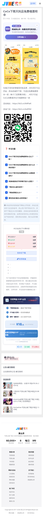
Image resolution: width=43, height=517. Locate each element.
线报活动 (16, 18)
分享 (20, 347)
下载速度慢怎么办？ (15, 192)
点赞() (36, 347)
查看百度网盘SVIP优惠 (21, 333)
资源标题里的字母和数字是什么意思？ (21, 181)
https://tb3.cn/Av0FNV (21, 109)
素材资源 (31, 464)
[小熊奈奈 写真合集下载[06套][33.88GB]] (7, 393)
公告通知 (12, 474)
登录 (33, 3)
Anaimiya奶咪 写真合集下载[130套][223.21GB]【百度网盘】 (26, 400)
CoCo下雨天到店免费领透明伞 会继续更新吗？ (22, 174)
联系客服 (22, 259)
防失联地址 (31, 477)
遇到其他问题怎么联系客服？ (18, 198)
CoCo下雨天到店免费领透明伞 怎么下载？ (21, 157)
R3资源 (12, 461)
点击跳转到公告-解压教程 (13, 371)
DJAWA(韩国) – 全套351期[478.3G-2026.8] (26, 384)
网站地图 (12, 480)
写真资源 (12, 455)
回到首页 (12, 483)
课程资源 (31, 455)
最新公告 (12, 501)
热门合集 (12, 495)
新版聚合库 (31, 480)
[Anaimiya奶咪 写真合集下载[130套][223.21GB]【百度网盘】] (7, 401)
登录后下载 (21, 253)
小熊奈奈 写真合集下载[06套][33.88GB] (26, 392)
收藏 (28, 347)
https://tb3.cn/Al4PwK (21, 103)
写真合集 (12, 458)
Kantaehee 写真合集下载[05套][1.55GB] (26, 408)
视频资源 (12, 464)
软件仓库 (31, 458)
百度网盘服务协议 (23, 341)
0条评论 (33, 18)
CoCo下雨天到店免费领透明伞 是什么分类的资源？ (22, 166)
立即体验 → (21, 37)
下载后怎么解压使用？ (16, 187)
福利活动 (12, 498)
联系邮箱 (31, 474)
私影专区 (12, 492)
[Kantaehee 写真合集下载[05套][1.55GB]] (7, 409)
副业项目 (31, 461)
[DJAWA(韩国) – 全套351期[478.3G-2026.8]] (7, 385)
